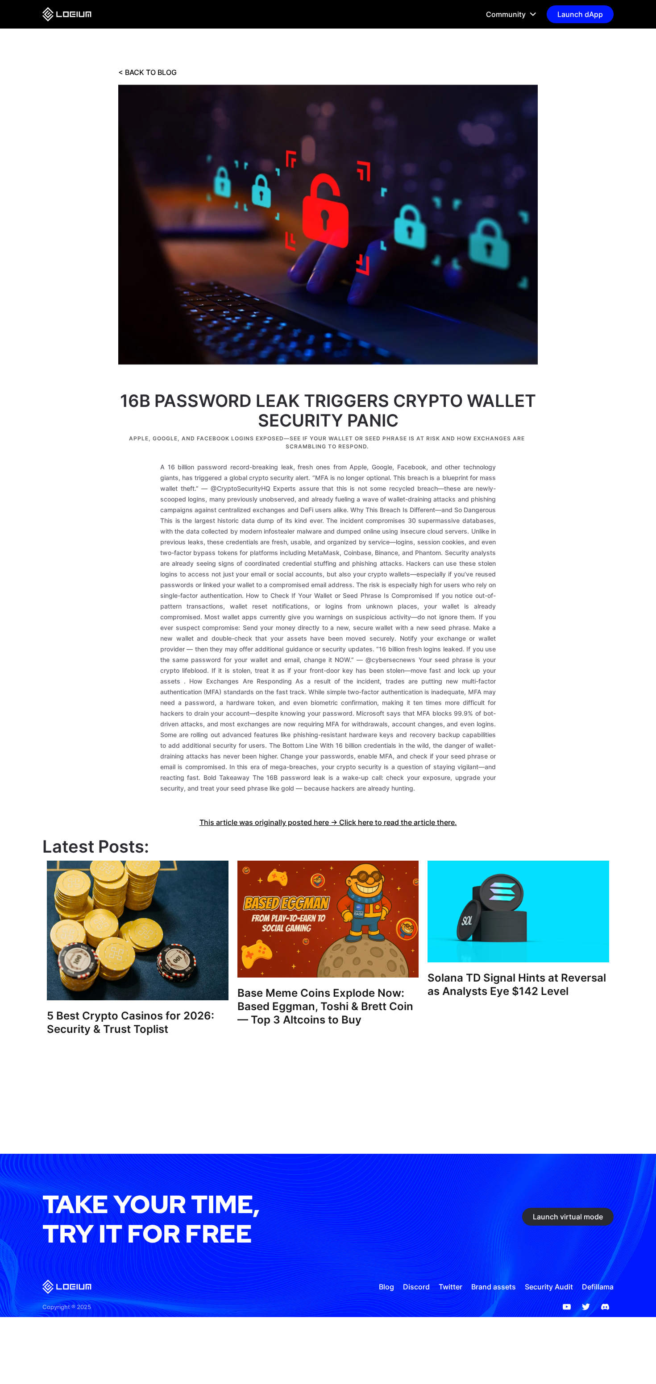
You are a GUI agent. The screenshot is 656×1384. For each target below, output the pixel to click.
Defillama (598, 1286)
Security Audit (549, 1286)
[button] (507, 14)
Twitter (450, 1286)
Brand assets (493, 1286)
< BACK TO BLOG (147, 72)
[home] (66, 14)
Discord (416, 1286)
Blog (386, 1286)
